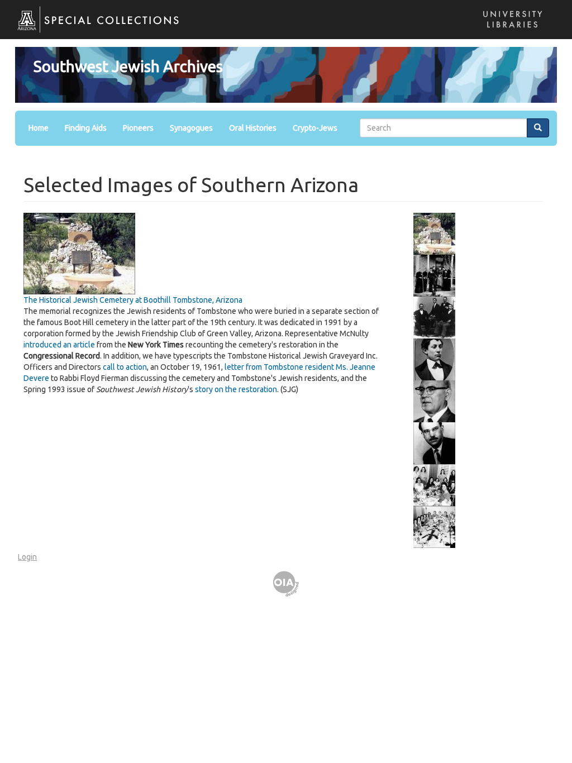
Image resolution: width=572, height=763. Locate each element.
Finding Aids (86, 127)
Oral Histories (253, 127)
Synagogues (191, 127)
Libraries (509, 30)
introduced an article (59, 344)
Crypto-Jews (315, 127)
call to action (125, 367)
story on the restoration (236, 389)
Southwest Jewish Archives (128, 66)
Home (38, 127)
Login (27, 556)
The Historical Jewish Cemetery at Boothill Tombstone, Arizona (132, 299)
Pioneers (138, 127)
